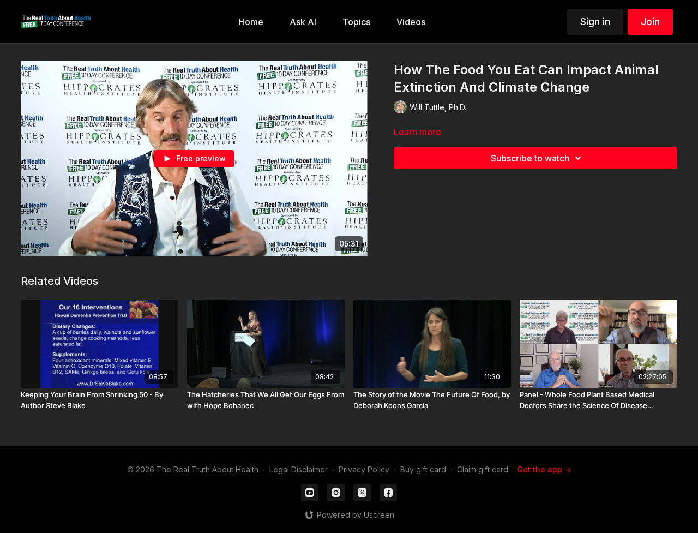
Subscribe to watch (530, 158)
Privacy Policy (364, 469)
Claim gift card (482, 469)
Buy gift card (423, 469)
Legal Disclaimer (298, 469)
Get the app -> (544, 469)
